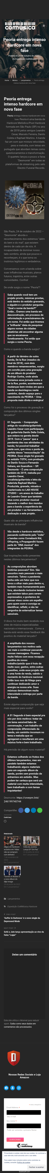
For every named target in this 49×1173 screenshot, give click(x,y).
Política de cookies (23, 1162)
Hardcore (33, 906)
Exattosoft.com (24, 1172)
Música (15, 80)
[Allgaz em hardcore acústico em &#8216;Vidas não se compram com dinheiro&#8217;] (12, 841)
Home (7, 80)
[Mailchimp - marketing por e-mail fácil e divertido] (24, 1148)
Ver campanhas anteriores (17, 1133)
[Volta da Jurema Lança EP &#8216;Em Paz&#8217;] (31, 841)
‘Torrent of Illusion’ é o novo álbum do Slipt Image (12, 879)
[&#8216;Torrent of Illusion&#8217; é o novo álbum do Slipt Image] (12, 870)
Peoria (10, 116)
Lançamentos (26, 80)
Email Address (13, 1107)
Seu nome (12, 1121)
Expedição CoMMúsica (26, 59)
